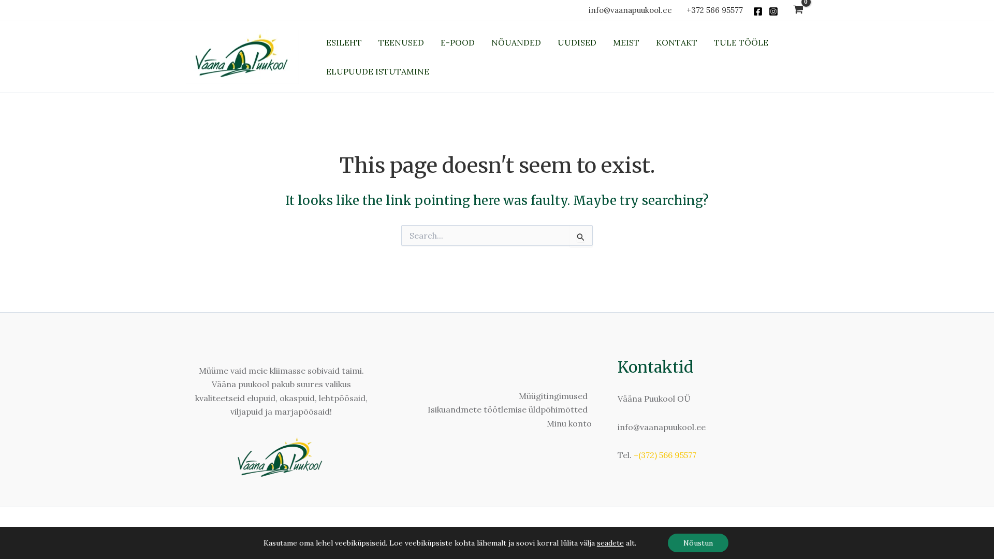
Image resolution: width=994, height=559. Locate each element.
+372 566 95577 (714, 10)
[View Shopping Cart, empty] (798, 11)
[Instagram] (773, 11)
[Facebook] (758, 11)
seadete (610, 543)
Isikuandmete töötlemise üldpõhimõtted (508, 409)
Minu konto (569, 423)
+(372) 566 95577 (665, 455)
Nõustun (698, 543)
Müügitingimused (553, 396)
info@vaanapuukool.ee (632, 10)
